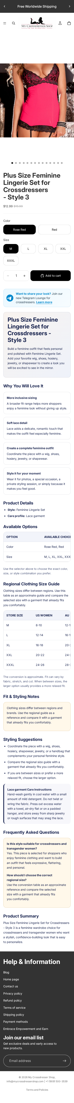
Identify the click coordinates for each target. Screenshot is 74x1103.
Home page (11, 979)
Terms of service (14, 1007)
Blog (6, 972)
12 (54, 163)
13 (58, 163)
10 (46, 163)
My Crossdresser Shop (41, 1077)
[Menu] (4, 23)
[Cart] (69, 23)
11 (50, 163)
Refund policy (12, 1000)
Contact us (10, 986)
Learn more (44, 302)
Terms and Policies (37, 1089)
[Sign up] (64, 1060)
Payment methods (15, 1021)
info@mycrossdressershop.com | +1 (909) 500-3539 (37, 1081)
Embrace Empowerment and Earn (25, 1028)
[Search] (13, 23)
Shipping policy (13, 1014)
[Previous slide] (4, 6)
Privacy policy (12, 993)
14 (62, 163)
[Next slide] (69, 6)
